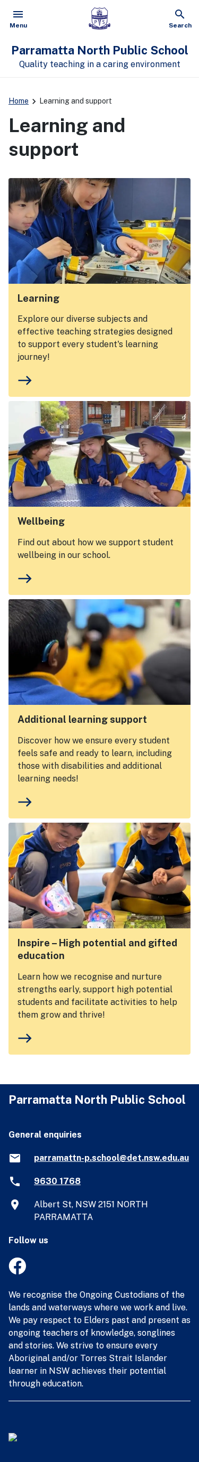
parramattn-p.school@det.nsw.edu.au (111, 1158)
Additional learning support (82, 719)
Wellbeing (41, 521)
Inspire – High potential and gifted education (97, 949)
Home (18, 101)
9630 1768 (57, 1181)
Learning (38, 298)
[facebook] (17, 1272)
